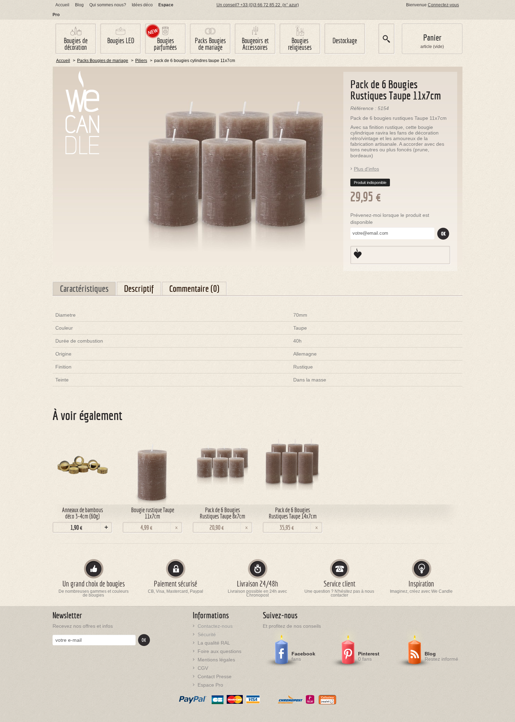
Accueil (62, 4)
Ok (443, 233)
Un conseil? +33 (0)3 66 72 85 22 (258, 4)
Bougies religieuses (300, 43)
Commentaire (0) (194, 288)
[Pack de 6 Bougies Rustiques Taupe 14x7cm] (292, 465)
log (79, 4)
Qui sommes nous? (107, 4)
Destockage (344, 40)
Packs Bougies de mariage (210, 43)
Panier (432, 37)
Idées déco (142, 4)
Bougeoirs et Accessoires (255, 43)
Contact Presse (215, 676)
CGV (203, 668)
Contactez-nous (215, 626)
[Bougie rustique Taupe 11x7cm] (152, 465)
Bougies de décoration (76, 43)
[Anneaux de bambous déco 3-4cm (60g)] (82, 465)
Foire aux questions (219, 651)
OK (144, 640)
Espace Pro (210, 685)
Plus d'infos (366, 169)
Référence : (364, 108)
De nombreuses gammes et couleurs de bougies (94, 593)
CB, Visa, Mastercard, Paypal (175, 591)
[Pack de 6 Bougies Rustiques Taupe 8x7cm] (222, 465)
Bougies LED (120, 40)
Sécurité (207, 634)
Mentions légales (216, 659)
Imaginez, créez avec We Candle (421, 591)
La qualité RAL (214, 643)
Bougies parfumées (165, 43)
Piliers (141, 60)
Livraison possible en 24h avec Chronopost (257, 593)
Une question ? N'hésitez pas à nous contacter (339, 593)
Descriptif (139, 288)
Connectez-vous (443, 4)
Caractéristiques (84, 288)
